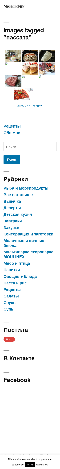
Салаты (11, 296)
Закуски (11, 227)
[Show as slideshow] (30, 106)
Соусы (10, 302)
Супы (9, 309)
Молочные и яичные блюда (24, 243)
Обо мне (12, 132)
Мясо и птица (17, 263)
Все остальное (18, 194)
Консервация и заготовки (28, 234)
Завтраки (13, 221)
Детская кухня (18, 214)
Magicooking (14, 6)
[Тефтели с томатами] (47, 68)
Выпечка (12, 201)
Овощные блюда (20, 276)
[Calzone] (13, 56)
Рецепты (12, 126)
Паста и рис (15, 283)
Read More (42, 464)
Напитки (12, 270)
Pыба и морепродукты (26, 188)
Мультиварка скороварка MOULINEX (28, 254)
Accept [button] (30, 464)
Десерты (12, 208)
